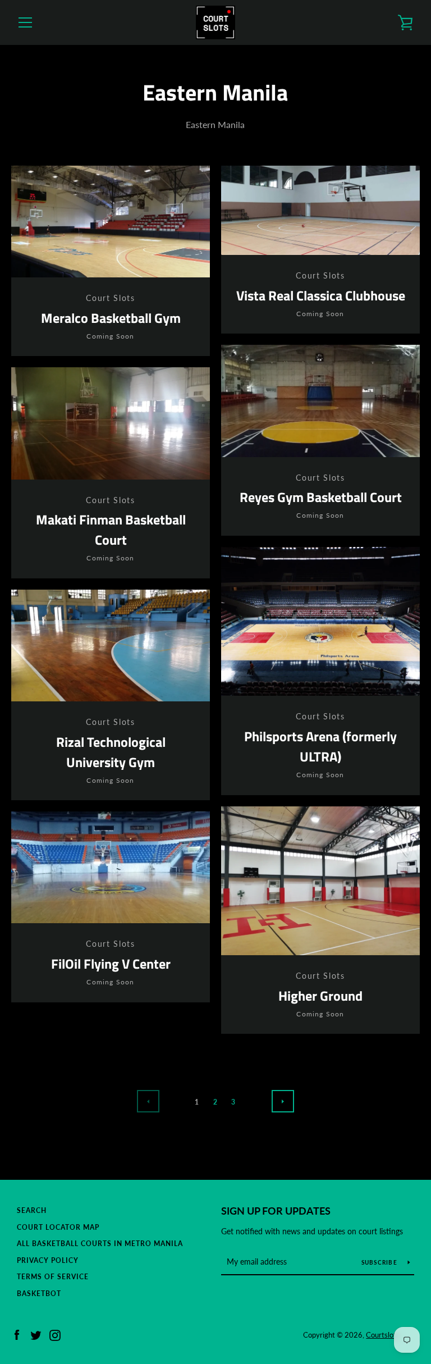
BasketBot (39, 1293)
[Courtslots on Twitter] (36, 1334)
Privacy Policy (48, 1260)
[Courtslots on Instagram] (55, 1334)
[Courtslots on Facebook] (16, 1334)
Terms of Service (53, 1276)
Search (32, 1210)
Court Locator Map (58, 1227)
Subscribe (380, 1262)
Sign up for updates (276, 1211)
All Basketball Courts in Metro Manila (100, 1243)
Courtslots (383, 1334)
